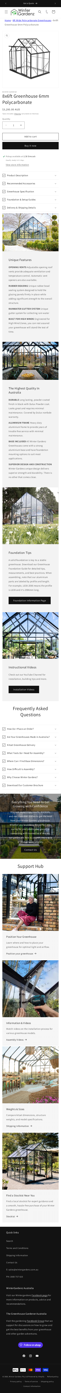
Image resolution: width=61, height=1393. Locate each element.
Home (8, 20)
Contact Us (30, 849)
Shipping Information (17, 1125)
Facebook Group (35, 1320)
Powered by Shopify (36, 1376)
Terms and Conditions (17, 1248)
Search (9, 1241)
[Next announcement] (55, 3)
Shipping (17, 114)
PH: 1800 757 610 (14, 1276)
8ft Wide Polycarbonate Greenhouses (32, 20)
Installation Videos (23, 689)
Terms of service (31, 1381)
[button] (6, 11)
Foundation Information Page (29, 600)
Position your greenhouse (19, 953)
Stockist (10, 1216)
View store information (17, 164)
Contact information (31, 1386)
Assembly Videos (15, 1039)
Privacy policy (16, 1381)
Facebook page (40, 1295)
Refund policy (52, 1376)
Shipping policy (47, 1381)
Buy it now (30, 145)
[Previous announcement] (5, 3)
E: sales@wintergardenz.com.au (22, 1269)
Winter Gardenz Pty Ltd (18, 1376)
